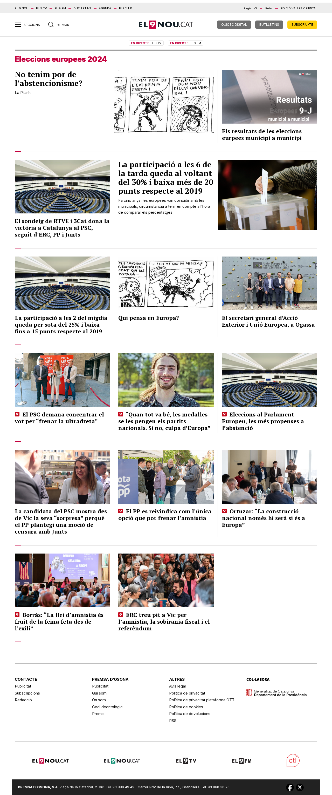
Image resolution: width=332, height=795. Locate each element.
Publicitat (23, 686)
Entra (269, 8)
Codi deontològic (107, 706)
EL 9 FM (60, 8)
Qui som (99, 693)
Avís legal (177, 686)
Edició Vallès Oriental (299, 8)
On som (99, 699)
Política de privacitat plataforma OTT (201, 699)
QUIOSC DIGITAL (234, 24)
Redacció (23, 699)
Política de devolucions (189, 713)
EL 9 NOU (21, 8)
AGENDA (105, 8)
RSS (172, 720)
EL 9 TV (41, 8)
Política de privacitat (187, 693)
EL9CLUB (125, 8)
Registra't (250, 8)
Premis (98, 713)
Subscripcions (27, 693)
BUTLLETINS (82, 8)
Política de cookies (186, 706)
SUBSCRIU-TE (302, 24)
